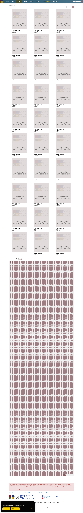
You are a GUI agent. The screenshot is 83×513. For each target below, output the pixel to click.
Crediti (40, 492)
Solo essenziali (15, 508)
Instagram (45, 497)
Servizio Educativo (46, 496)
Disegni (31, 1)
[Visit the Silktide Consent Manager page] (31, 508)
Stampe (19, 1)
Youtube (45, 498)
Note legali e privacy (46, 492)
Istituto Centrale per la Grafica (14, 492)
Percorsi (46, 1)
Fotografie (38, 1)
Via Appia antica (55, 1)
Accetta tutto (6, 508)
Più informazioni (26, 31)
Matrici (25, 1)
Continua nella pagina (13, 258)
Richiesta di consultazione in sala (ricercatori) (30, 492)
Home (13, 1)
